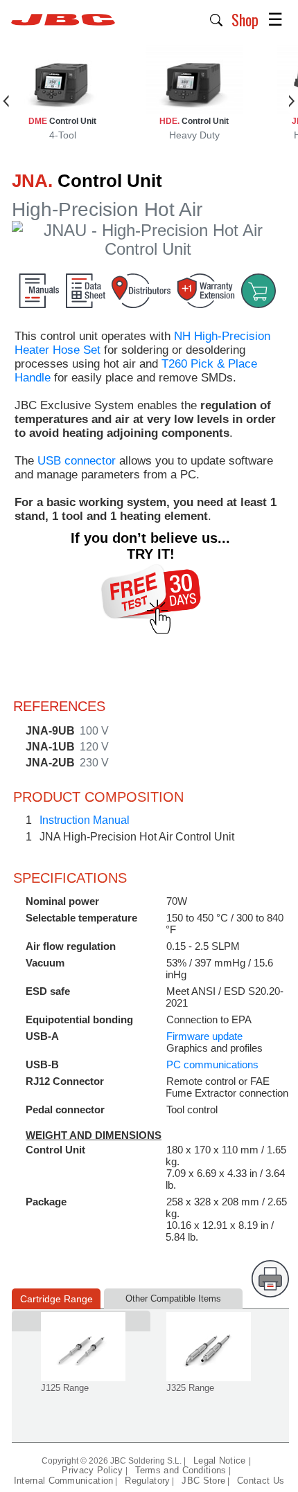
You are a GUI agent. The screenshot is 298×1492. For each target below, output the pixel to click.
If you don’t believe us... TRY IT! (150, 545)
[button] (216, 19)
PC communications (212, 1064)
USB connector (76, 460)
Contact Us (260, 1480)
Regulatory (147, 1480)
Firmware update (204, 1036)
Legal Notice (221, 1460)
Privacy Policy (92, 1470)
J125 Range (65, 1388)
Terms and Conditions (181, 1470)
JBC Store (203, 1480)
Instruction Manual (85, 820)
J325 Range (190, 1388)
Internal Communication (64, 1480)
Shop (244, 19)
